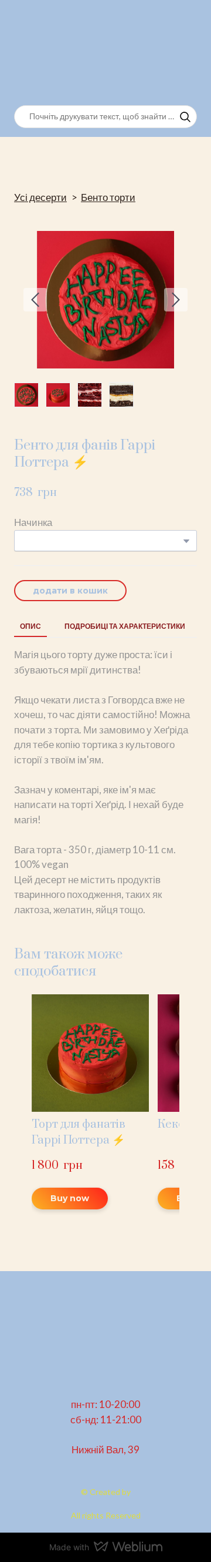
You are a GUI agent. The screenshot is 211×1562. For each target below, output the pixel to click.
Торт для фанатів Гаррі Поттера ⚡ (78, 1132)
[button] (185, 117)
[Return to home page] (72, 53)
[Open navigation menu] (185, 53)
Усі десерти (40, 197)
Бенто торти (108, 197)
